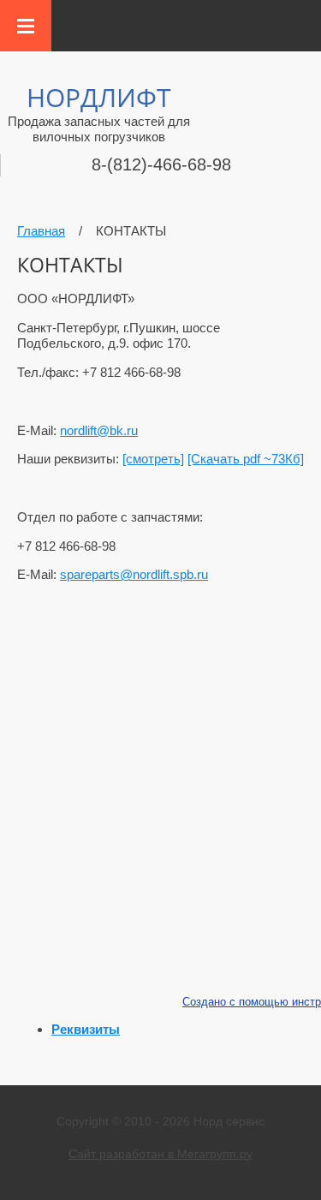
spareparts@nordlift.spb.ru (134, 574)
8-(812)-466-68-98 (161, 164)
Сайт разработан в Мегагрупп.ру (160, 1154)
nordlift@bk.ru (99, 430)
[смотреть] (153, 458)
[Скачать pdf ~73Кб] (245, 458)
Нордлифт (99, 97)
